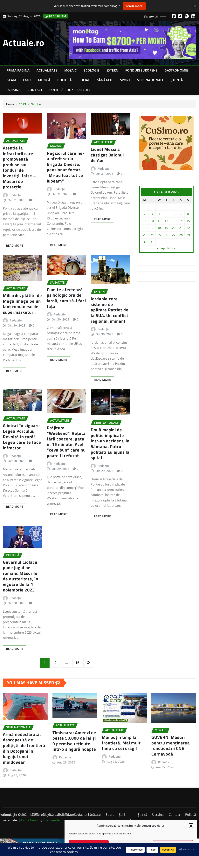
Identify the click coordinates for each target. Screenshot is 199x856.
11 (159, 221)
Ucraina (13, 90)
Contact (35, 90)
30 (145, 242)
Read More (14, 245)
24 (152, 235)
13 (173, 221)
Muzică (44, 80)
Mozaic (70, 70)
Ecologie (92, 70)
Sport (125, 80)
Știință (177, 80)
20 (173, 228)
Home (10, 104)
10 (152, 221)
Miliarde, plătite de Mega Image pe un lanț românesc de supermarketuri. (22, 303)
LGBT (27, 80)
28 (181, 235)
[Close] (194, 5)
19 (166, 228)
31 (152, 242)
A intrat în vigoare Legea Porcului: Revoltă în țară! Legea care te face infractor (22, 436)
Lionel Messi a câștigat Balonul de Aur (107, 154)
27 (173, 235)
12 (166, 221)
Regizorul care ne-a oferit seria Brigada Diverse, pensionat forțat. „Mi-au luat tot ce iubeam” (66, 167)
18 (159, 228)
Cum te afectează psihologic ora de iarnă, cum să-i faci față (66, 298)
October (36, 104)
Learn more (134, 6)
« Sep (161, 248)
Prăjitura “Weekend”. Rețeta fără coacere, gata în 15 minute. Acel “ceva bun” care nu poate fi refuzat (66, 442)
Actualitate (47, 70)
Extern (112, 70)
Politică (64, 80)
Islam (11, 80)
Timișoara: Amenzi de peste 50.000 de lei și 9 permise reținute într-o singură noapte (74, 740)
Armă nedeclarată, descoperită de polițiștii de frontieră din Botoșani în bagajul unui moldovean (24, 748)
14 (181, 221)
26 (166, 235)
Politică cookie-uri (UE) (69, 90)
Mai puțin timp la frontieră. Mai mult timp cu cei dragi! (121, 742)
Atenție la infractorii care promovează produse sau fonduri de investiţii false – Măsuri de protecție (19, 167)
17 (152, 228)
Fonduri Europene (141, 70)
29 (188, 235)
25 (159, 235)
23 (145, 235)
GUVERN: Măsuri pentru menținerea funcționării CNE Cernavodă (170, 745)
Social (84, 80)
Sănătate (105, 80)
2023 (22, 104)
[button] (191, 825)
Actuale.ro (23, 42)
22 (188, 228)
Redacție (16, 195)
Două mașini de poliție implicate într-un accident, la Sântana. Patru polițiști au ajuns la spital (110, 444)
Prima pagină (18, 70)
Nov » (171, 248)
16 (77, 662)
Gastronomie (176, 70)
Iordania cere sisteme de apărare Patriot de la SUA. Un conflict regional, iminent (109, 310)
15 (188, 221)
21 (181, 228)
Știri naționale (150, 80)
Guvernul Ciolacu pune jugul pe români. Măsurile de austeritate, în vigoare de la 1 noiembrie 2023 (20, 576)
